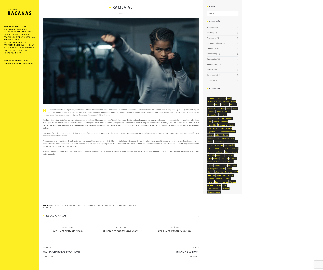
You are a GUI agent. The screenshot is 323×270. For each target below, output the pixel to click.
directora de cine (214, 101)
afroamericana (218, 128)
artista (222, 168)
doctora (211, 135)
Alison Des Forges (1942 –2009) (121, 231)
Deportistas (122, 13)
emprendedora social (216, 118)
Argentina (211, 132)
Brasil (210, 122)
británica (229, 118)
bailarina (211, 98)
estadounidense (221, 182)
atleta (235, 108)
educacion (221, 108)
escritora (227, 179)
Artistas (196, 248)
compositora (213, 115)
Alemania (222, 115)
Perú (229, 98)
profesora (120, 205)
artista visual (219, 142)
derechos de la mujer (225, 175)
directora (219, 111)
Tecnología (211, 80)
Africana (226, 148)
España (231, 125)
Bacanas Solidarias (214, 43)
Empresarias (212, 59)
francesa (224, 122)
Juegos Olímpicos (105, 205)
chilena (210, 172)
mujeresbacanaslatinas (226, 132)
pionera (211, 182)
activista (219, 179)
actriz (210, 158)
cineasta (211, 111)
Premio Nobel (229, 145)
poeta (224, 165)
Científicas (174, 227)
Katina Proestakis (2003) (68, 231)
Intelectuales (212, 64)
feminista (211, 175)
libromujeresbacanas (223, 172)
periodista (229, 155)
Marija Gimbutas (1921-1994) (61, 251)
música (223, 162)
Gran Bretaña (74, 205)
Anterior (49, 257)
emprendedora (213, 138)
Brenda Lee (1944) (187, 251)
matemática (212, 125)
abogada (211, 155)
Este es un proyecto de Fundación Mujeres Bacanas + (19, 61)
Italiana (228, 111)
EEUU (236, 172)
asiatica (217, 165)
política (216, 162)
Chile (224, 185)
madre (210, 142)
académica (217, 148)
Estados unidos (231, 152)
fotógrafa (224, 135)
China (217, 105)
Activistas (121, 227)
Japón (228, 108)
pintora (210, 145)
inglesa (229, 128)
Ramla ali (133, 205)
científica (224, 158)
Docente (226, 101)
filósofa (233, 105)
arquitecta (211, 108)
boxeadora (60, 205)
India (217, 135)
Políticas (210, 69)
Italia (209, 128)
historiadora (221, 98)
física (235, 142)
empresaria (222, 125)
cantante (219, 155)
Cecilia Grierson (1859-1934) (174, 231)
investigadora (213, 168)
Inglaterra (89, 205)
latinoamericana (214, 189)
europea (211, 179)
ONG (209, 148)
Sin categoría (212, 75)
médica (216, 122)
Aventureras (212, 38)
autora (229, 168)
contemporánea (214, 192)
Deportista (219, 145)
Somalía (47, 207)
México (228, 142)
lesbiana (225, 105)
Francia (216, 158)
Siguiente (193, 257)
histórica (225, 189)
